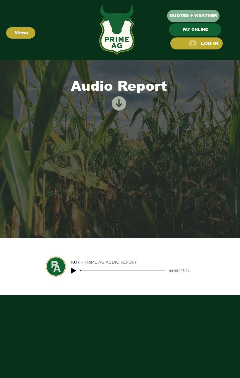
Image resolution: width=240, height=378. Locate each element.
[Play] (73, 271)
